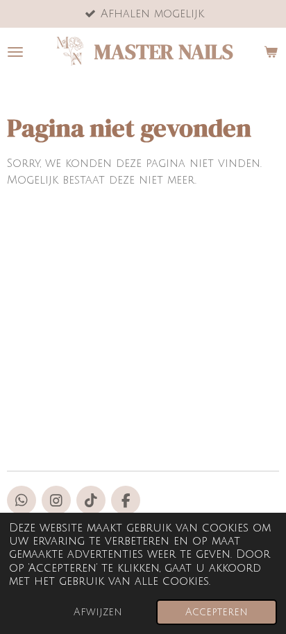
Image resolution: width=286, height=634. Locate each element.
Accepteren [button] (216, 612)
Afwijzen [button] (98, 612)
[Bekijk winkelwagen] (270, 52)
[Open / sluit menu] (15, 52)
